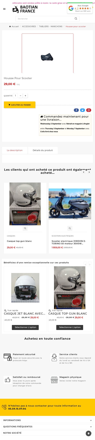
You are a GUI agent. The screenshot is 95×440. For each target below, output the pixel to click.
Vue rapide (11, 310)
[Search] (76, 18)
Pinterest (88, 110)
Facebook (76, 110)
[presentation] (85, 263)
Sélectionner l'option (25, 327)
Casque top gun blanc (67, 313)
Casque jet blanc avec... (24, 313)
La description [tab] (15, 150)
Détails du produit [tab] (43, 150)
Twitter (82, 110)
